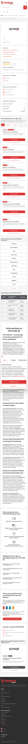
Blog (2, 705)
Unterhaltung (4, 719)
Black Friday (3, 701)
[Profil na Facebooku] (1, 737)
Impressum (3, 700)
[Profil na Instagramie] (4, 737)
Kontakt (2, 698)
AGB (2, 694)
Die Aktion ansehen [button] (14, 667)
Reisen (2, 718)
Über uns (3, 691)
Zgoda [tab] (4, 360)
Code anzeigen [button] (14, 139)
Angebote (15, 124)
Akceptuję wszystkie (14, 381)
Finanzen (3, 721)
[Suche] (25, 7)
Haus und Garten (4, 712)
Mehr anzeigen (4, 725)
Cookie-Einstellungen (5, 707)
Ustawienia (13, 386)
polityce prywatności (20, 376)
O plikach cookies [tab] (22, 360)
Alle (3, 124)
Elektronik (3, 714)
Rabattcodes (9, 124)
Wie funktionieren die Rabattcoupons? (9, 703)
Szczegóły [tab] (13, 360)
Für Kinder (3, 723)
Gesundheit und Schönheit (6, 716)
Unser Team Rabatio (5, 692)
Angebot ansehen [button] (14, 157)
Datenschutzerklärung (5, 696)
